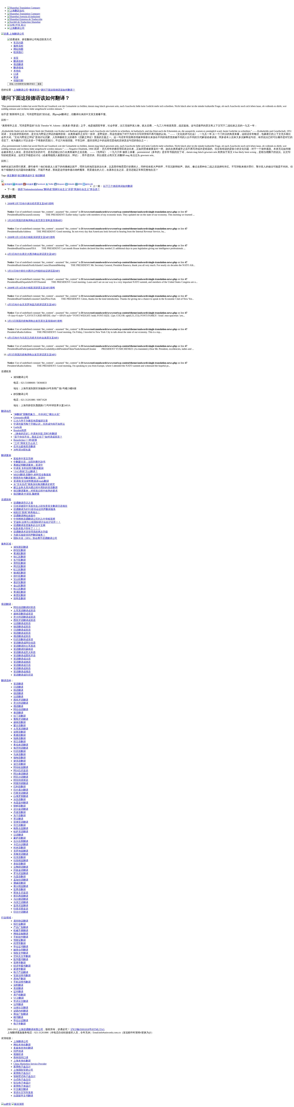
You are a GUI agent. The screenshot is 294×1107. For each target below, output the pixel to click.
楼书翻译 (18, 1017)
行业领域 (6, 917)
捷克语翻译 (19, 761)
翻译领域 (18, 67)
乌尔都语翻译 (20, 899)
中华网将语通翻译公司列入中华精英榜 (34, 519)
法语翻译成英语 (22, 623)
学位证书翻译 (20, 946)
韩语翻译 (18, 690)
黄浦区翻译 (19, 553)
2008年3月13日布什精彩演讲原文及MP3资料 (31, 237)
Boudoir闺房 (19, 430)
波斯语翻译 (19, 732)
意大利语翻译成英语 (24, 617)
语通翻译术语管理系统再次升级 (30, 531)
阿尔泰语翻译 (20, 773)
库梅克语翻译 (20, 854)
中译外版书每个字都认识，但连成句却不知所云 (39, 424)
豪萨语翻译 (19, 838)
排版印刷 (18, 80)
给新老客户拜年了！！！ (26, 528)
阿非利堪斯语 (20, 780)
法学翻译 (18, 1004)
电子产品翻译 (20, 972)
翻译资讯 (34, 89)
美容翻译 (18, 988)
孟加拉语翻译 (20, 879)
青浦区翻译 (19, 592)
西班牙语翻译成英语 (24, 620)
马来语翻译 (19, 754)
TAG (102, 1029)
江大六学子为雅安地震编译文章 (30, 420)
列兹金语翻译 (20, 870)
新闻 (6, 499)
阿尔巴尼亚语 (20, 770)
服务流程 (18, 46)
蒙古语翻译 (19, 725)
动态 (6, 411)
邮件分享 (89, 184)
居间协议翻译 (20, 920)
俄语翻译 (18, 706)
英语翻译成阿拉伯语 (24, 642)
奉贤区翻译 (19, 595)
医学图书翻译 (20, 959)
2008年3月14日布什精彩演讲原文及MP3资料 (31, 287)
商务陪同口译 (20, 1057)
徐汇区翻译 (19, 556)
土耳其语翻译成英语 (24, 610)
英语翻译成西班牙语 (24, 655)
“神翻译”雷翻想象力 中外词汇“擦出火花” (36, 414)
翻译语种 (18, 61)
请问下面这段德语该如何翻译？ (58, 89)
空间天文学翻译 (22, 956)
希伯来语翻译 (20, 744)
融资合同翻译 (20, 949)
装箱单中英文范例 (23, 458)
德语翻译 (40, 175)
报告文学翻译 (20, 953)
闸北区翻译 (19, 566)
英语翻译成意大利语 (24, 652)
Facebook (41, 184)
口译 (15, 74)
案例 (6, 455)
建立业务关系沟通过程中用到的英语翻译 (35, 487)
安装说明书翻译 (22, 975)
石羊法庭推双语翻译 (24, 446)
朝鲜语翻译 (19, 806)
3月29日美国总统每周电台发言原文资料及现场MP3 (34, 220)
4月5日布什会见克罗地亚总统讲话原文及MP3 (31, 304)
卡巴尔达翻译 (20, 844)
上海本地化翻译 (22, 1060)
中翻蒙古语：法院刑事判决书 (29, 461)
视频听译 (18, 1054)
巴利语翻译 (19, 786)
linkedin (71, 184)
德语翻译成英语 (22, 626)
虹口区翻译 (19, 569)
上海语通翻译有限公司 (31, 1029)
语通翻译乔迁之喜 (23, 502)
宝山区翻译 (19, 579)
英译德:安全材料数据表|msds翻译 (31, 481)
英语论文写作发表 (23, 1092)
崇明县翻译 (19, 598)
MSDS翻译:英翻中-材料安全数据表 (32, 474)
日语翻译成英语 (22, 630)
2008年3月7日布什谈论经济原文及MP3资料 (30, 203)
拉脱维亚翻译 (20, 860)
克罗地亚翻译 (20, 851)
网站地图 (18, 49)
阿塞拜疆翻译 (20, 783)
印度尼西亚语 (20, 908)
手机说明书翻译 (22, 982)
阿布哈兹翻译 (20, 767)
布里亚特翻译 (20, 802)
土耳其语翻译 (20, 728)
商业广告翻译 (20, 1014)
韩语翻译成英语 (22, 633)
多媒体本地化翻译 (23, 1048)
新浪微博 (8, 184)
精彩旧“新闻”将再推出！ (26, 512)
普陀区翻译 (19, 563)
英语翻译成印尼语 (23, 675)
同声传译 (18, 1051)
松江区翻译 (19, 588)
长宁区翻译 (19, 560)
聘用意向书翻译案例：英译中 (29, 478)
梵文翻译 (18, 818)
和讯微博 (29, 184)
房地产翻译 (19, 978)
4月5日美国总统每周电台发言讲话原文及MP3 (31, 354)
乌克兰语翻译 (20, 902)
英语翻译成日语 (22, 665)
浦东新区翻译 (20, 547)
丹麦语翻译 (19, 812)
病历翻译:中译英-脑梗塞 (26, 494)
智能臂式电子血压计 (24, 1076)
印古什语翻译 (20, 912)
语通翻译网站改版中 (24, 515)
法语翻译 (18, 696)
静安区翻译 (19, 550)
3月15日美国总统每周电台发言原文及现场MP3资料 (34, 321)
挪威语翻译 (19, 883)
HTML (95, 1029)
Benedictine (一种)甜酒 (25, 440)
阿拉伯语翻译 (20, 709)
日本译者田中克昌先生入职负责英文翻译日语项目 (40, 506)
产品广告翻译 (20, 927)
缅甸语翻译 (19, 757)
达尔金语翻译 (20, 809)
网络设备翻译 (20, 933)
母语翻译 (18, 64)
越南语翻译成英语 (23, 613)
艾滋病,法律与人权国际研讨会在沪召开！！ (37, 522)
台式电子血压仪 (22, 1079)
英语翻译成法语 (22, 658)
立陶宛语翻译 (20, 867)
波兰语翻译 (19, 764)
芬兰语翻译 (19, 825)
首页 (15, 58)
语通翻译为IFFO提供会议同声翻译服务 (34, 509)
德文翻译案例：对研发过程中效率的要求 (35, 490)
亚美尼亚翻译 (20, 905)
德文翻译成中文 (26, 175)
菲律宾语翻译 (20, 822)
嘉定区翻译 (19, 582)
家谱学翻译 (19, 969)
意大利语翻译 (20, 703)
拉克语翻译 (19, 857)
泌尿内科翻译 (20, 1010)
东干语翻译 (19, 815)
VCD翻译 (18, 998)
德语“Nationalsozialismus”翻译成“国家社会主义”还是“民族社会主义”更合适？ (59, 189)
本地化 (17, 70)
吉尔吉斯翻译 (20, 841)
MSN (80, 184)
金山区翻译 (19, 585)
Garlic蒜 (17, 427)
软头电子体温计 (22, 1082)
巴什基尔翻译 (20, 789)
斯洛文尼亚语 (20, 892)
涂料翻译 (18, 985)
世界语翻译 (19, 889)
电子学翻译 (19, 1023)
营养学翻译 (19, 962)
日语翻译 (18, 687)
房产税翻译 (19, 994)
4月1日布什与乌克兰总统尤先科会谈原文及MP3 (33, 337)
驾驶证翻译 (19, 940)
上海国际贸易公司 (23, 1070)
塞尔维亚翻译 (20, 886)
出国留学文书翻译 (23, 1095)
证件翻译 (18, 991)
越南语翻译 (19, 722)
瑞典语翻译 (19, 738)
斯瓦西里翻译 (20, 896)
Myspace (61, 184)
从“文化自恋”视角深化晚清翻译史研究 (34, 484)
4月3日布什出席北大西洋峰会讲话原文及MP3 (31, 254)
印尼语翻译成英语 (23, 639)
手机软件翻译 (20, 937)
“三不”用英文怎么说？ (25, 443)
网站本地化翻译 (22, 1044)
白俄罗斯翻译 (20, 796)
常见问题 (18, 42)
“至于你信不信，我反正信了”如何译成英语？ (37, 436)
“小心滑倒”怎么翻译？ (25, 471)
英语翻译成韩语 (22, 668)
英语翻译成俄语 (22, 671)
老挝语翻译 (19, 863)
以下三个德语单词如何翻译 (118, 186)
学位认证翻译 (20, 1020)
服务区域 (6, 543)
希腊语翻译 (19, 735)
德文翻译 (12, 175)
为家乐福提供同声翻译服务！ (29, 535)
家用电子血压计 (22, 1066)
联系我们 (18, 52)
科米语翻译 (19, 847)
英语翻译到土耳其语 (24, 646)
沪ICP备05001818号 (81, 1029)
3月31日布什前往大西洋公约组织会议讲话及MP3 (33, 271)
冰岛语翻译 (19, 799)
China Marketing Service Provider (30, 1063)
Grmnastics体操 (21, 417)
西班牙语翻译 (20, 699)
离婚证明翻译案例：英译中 (28, 465)
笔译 (15, 77)
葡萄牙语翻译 (20, 719)
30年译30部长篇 (22, 449)
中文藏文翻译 (20, 1089)
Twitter (51, 184)
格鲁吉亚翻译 (20, 828)
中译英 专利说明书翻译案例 (28, 468)
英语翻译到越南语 (23, 649)
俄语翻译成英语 (22, 636)
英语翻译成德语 (22, 662)
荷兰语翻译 (19, 741)
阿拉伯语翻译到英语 (24, 607)
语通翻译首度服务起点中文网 (29, 525)
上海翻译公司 (20, 89)
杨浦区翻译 (19, 572)
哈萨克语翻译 (20, 831)
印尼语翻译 (19, 751)
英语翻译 (18, 683)
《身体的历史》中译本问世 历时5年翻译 (35, 433)
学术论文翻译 (20, 1001)
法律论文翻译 (20, 1007)
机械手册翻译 (20, 930)
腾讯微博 (19, 184)
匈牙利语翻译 (20, 748)
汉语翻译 (18, 834)
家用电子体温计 (22, 1086)
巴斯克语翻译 (20, 793)
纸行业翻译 (19, 924)
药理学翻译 (19, 943)
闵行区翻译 (19, 576)
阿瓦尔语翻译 (20, 777)
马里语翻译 (19, 876)
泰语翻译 (18, 712)
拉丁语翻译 (19, 716)
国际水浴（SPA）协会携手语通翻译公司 (35, 538)
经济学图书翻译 (22, 965)
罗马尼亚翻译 (20, 873)
